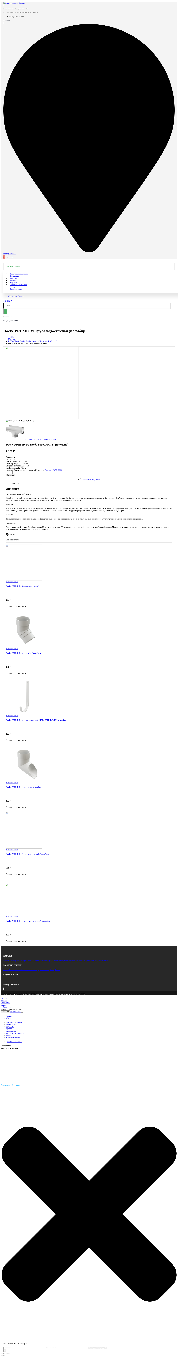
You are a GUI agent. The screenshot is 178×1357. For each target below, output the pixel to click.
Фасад (8, 1035)
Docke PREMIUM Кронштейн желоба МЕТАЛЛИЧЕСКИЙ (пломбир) (36, 720)
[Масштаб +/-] (9, 1353)
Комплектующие (16, 289)
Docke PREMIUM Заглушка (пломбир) (22, 586)
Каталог (6, 970)
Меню (8, 1018)
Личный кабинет (22, 970)
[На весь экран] (7, 1353)
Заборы (48, 961)
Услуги (52, 970)
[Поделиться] (4, 1353)
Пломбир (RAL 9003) (53, 470)
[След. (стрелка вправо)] (4, 1355)
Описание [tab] (15, 484)
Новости (57, 970)
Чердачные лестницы (101, 961)
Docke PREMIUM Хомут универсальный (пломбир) (28, 921)
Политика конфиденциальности (38, 970)
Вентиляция (11, 1024)
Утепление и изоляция (18, 285)
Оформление (15, 1012)
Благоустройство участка (16, 1022)
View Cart (5, 1012)
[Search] (5, 311)
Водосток (71, 961)
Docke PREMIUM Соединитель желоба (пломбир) (27, 854)
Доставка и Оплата (16, 296)
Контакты (12, 970)
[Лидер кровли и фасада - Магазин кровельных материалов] (14, 3)
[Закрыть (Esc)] (2, 1353)
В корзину (10, 475)
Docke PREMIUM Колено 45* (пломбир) (23, 653)
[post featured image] (89, 562)
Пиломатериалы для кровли (84, 961)
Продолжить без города (10, 1085)
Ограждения (11, 1031)
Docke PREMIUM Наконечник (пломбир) (23, 787)
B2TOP (82, 994)
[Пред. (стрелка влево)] (2, 1355)
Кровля (9, 1029)
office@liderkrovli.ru (16, 17)
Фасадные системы (39, 961)
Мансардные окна (26, 961)
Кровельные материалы (11, 961)
